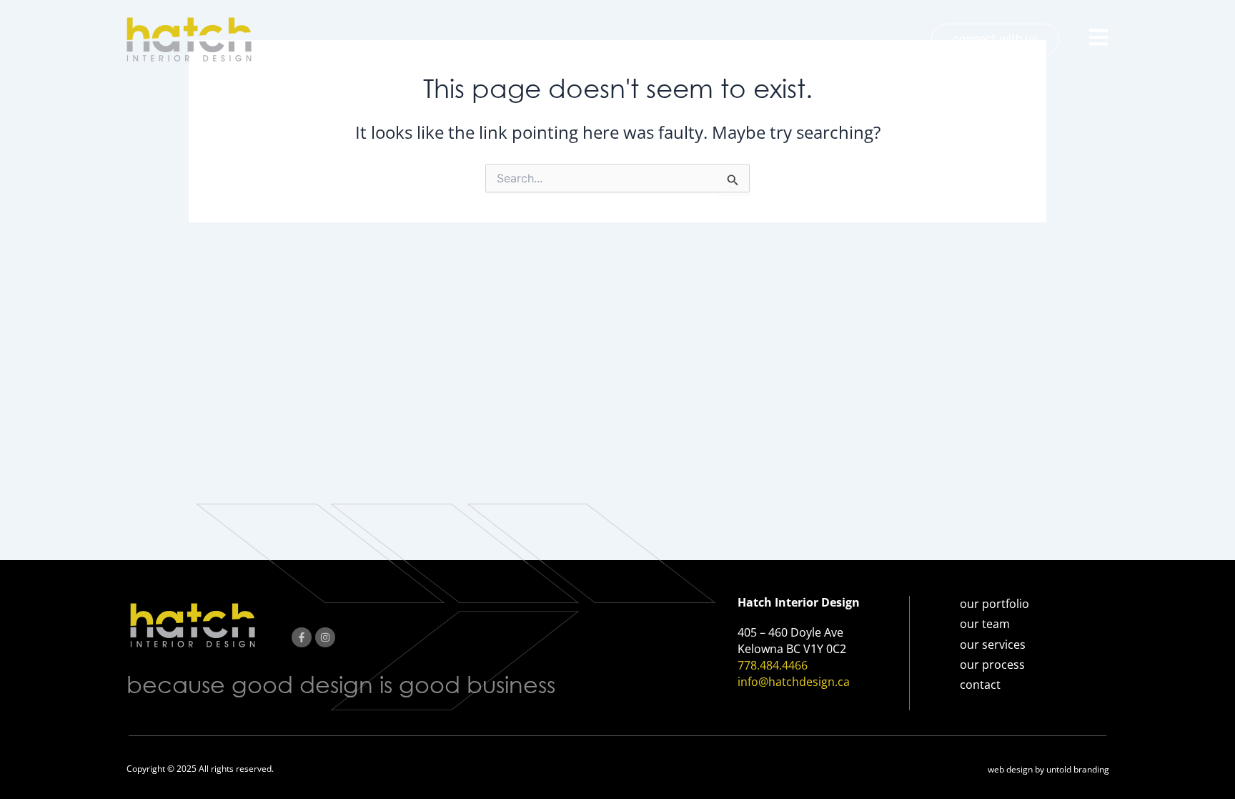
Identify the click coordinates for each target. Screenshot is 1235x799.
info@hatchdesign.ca (794, 682)
